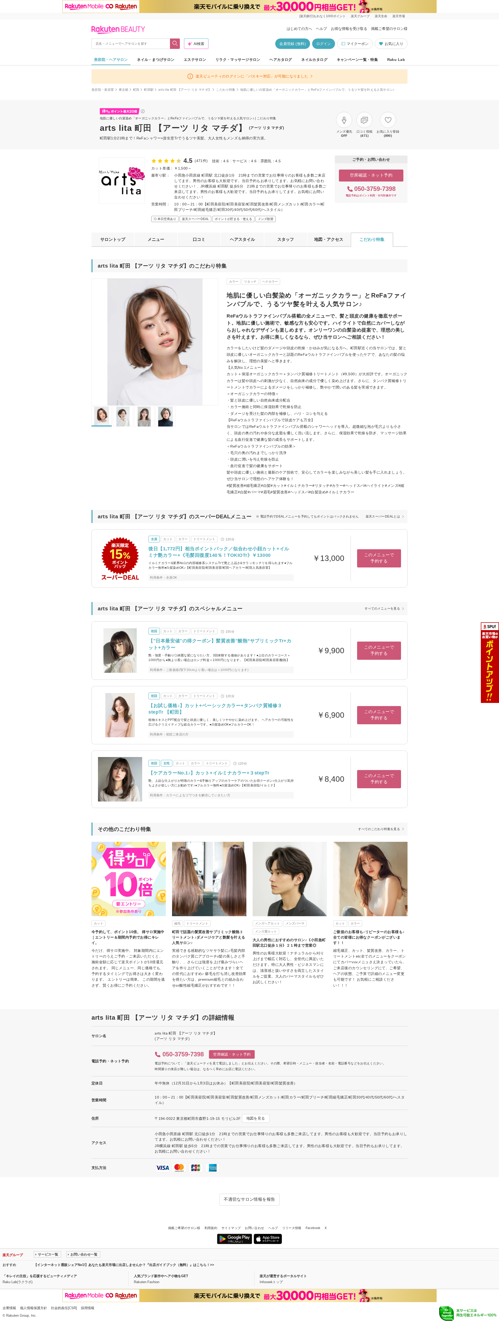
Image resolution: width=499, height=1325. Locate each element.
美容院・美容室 (102, 90)
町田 (136, 90)
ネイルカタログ (314, 59)
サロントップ (112, 239)
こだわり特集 (225, 90)
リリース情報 (291, 1228)
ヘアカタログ (281, 59)
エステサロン (195, 59)
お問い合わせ (254, 1228)
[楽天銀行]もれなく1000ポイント (322, 16)
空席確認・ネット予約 (371, 175)
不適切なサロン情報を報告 (249, 1199)
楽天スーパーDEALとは (383, 516)
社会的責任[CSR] (64, 1308)
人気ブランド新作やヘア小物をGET (161, 1276)
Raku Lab (396, 59)
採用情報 (87, 1308)
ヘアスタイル (242, 239)
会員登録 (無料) (292, 44)
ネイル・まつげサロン (155, 59)
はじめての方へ (299, 29)
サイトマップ (231, 1228)
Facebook (313, 1228)
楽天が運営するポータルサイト (283, 1276)
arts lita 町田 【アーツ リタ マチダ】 (184, 90)
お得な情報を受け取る (349, 29)
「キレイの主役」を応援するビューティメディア (40, 1276)
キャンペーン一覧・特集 (357, 59)
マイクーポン (358, 44)
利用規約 (211, 1228)
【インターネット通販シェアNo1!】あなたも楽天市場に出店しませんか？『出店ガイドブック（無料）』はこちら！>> (124, 1265)
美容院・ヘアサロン (111, 59)
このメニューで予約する (379, 558)
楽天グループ (360, 16)
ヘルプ (321, 29)
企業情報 (9, 1308)
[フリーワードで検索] (175, 43)
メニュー (156, 239)
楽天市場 (398, 16)
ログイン (323, 44)
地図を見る (255, 1118)
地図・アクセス (328, 239)
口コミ (199, 239)
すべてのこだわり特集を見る (379, 829)
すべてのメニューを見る (382, 608)
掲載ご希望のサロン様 (389, 29)
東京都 (123, 90)
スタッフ (285, 239)
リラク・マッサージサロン (237, 59)
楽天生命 (381, 16)
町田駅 (149, 90)
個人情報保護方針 (33, 1308)
